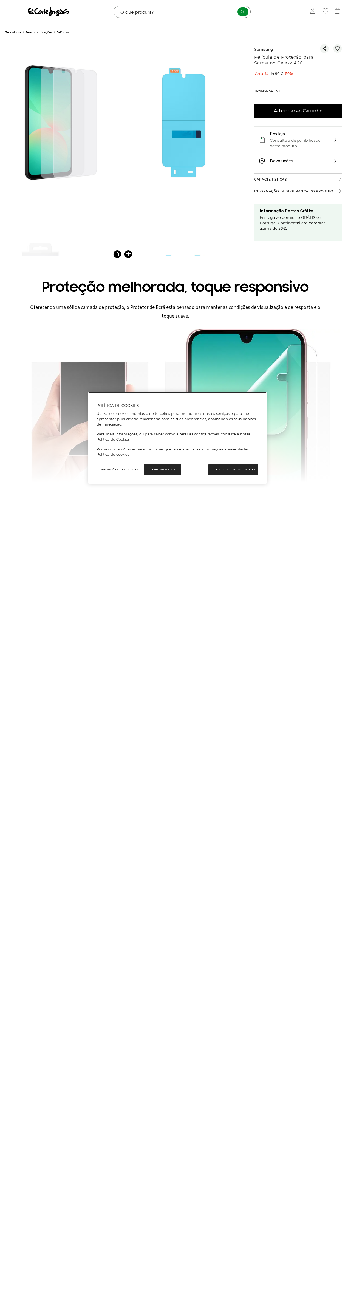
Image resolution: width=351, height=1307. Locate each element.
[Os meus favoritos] (326, 12)
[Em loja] (334, 140)
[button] (117, 254)
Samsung (263, 49)
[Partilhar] (324, 48)
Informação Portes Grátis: (286, 210)
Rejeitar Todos (162, 469)
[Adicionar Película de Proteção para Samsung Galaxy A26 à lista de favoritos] (337, 48)
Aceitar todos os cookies (233, 469)
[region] (177, 438)
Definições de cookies (119, 469)
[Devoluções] (334, 161)
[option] (61, 123)
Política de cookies (113, 454)
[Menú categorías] (12, 12)
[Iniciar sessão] (314, 11)
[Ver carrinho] (338, 12)
